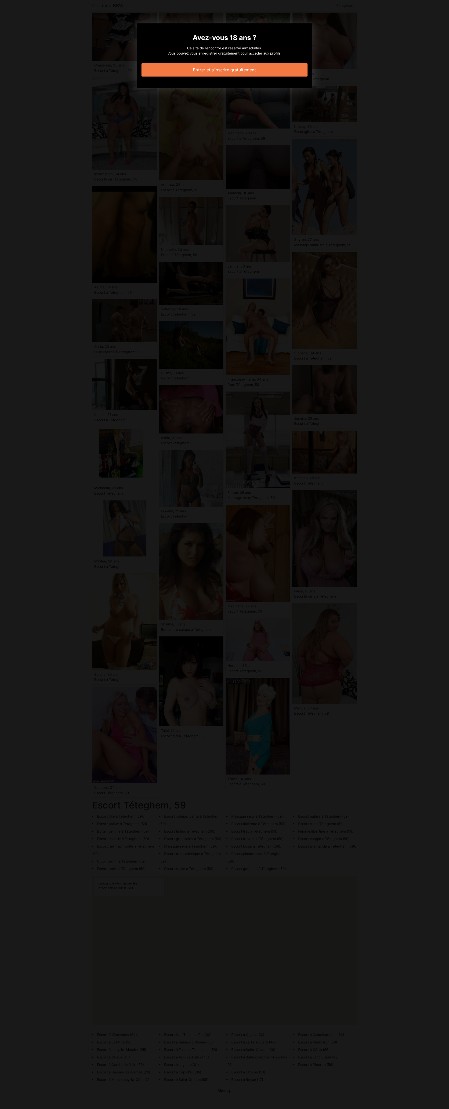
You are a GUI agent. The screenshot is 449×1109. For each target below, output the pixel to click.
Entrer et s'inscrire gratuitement (224, 69)
